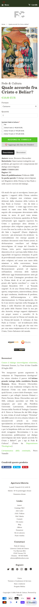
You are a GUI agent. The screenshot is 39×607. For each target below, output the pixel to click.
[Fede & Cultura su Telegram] (31, 569)
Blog (19, 524)
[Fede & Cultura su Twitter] (8, 569)
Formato (5, 102)
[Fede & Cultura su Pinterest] (17, 569)
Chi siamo (19, 522)
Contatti (19, 519)
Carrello (34, 5)
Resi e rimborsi (19, 584)
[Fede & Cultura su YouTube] (26, 569)
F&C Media (19, 516)
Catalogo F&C (19, 508)
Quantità (5, 111)
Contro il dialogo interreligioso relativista (19, 362)
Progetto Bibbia (19, 586)
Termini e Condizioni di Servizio (19, 581)
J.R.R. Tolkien (19, 513)
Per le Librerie (19, 533)
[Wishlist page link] (4, 2)
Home (3, 24)
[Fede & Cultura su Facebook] (13, 569)
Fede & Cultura (21, 592)
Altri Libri (19, 511)
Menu (6, 5)
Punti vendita (19, 535)
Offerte (19, 527)
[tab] (8, 152)
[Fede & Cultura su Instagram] (21, 569)
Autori (19, 505)
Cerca (19, 578)
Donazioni (19, 530)
